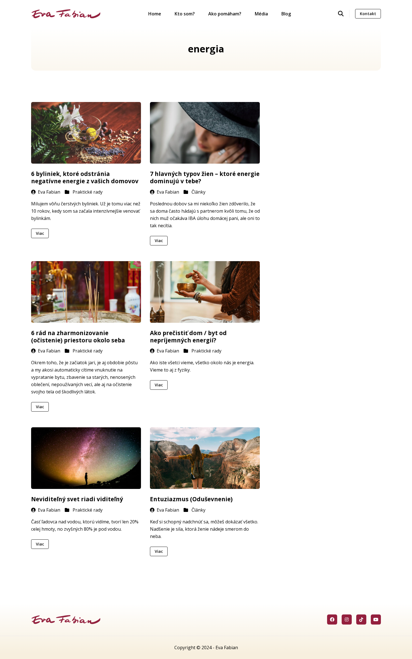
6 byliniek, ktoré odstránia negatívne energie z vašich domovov (84, 177)
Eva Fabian (49, 192)
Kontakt (368, 13)
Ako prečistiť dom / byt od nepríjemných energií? (188, 336)
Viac (40, 233)
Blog (286, 14)
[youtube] (376, 619)
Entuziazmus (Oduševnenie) (191, 499)
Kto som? (185, 14)
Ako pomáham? (224, 14)
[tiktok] (361, 619)
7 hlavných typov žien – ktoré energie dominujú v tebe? (205, 177)
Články (198, 192)
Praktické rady (88, 192)
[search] (343, 14)
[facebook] (332, 619)
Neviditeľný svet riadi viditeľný (77, 499)
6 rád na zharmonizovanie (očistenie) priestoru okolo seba (78, 336)
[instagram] (347, 619)
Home (154, 14)
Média (261, 14)
